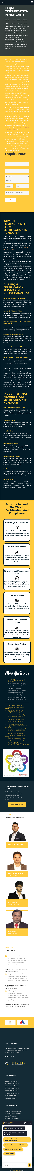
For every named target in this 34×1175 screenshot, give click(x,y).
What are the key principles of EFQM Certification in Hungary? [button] (17, 729)
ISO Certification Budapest (13, 1111)
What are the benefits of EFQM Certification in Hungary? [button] (17, 715)
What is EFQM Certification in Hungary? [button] (16, 680)
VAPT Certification (10, 1098)
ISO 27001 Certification (12, 1091)
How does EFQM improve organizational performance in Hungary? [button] (16, 724)
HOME (7, 20)
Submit (10, 199)
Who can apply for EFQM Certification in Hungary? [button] (15, 710)
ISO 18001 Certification (12, 1086)
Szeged (14, 129)
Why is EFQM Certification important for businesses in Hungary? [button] (14, 706)
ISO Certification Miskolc (12, 1116)
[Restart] (28, 1123)
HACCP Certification (11, 1096)
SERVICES (16, 20)
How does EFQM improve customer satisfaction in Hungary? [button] (18, 743)
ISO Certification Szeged (12, 1118)
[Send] (29, 1165)
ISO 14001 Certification (12, 1083)
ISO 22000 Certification (12, 1088)
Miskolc (26, 127)
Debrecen (9, 129)
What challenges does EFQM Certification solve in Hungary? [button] (17, 738)
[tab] (17, 680)
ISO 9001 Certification (11, 1081)
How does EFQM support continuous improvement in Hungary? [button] (15, 734)
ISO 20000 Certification (12, 1093)
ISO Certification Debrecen (13, 1113)
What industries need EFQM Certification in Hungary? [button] (16, 720)
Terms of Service (16, 1170)
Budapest (19, 127)
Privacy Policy (30, 1168)
